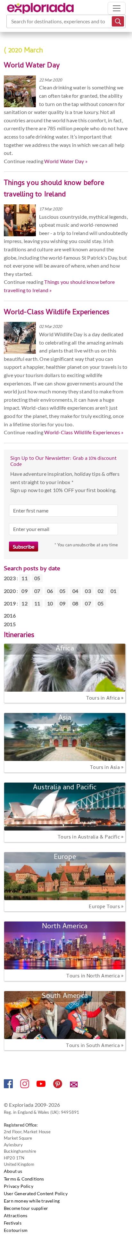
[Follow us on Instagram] (25, 1086)
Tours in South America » (94, 1046)
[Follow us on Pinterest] (58, 1086)
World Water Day (32, 66)
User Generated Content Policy (36, 1193)
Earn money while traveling (32, 1201)
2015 (10, 624)
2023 (10, 578)
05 (37, 578)
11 (24, 578)
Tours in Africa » (104, 699)
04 (75, 591)
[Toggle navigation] (117, 8)
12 (24, 603)
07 (37, 591)
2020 (10, 591)
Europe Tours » (106, 907)
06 (50, 591)
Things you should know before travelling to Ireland (54, 189)
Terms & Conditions (24, 1178)
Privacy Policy (18, 1186)
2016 (10, 615)
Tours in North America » (94, 976)
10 (50, 603)
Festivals (12, 1223)
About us (13, 1171)
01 (113, 591)
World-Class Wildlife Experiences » (83, 432)
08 (75, 603)
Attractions (15, 1215)
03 (88, 591)
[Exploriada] (40, 8)
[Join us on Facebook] (9, 1086)
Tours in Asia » (106, 768)
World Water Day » (65, 161)
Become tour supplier (26, 1208)
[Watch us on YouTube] (41, 1086)
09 (24, 591)
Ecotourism (16, 1230)
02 (100, 591)
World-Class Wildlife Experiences (56, 313)
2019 (10, 603)
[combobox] (11, 21)
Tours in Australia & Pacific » (90, 837)
